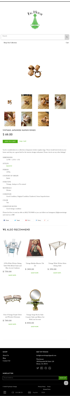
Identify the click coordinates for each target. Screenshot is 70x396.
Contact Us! (6, 361)
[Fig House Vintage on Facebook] (41, 369)
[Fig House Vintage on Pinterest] (45, 369)
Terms (48, 387)
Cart (67, 43)
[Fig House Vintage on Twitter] (37, 369)
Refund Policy (46, 389)
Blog (4, 358)
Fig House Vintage (12, 387)
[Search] (67, 37)
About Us (6, 355)
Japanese (9, 166)
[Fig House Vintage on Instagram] (49, 369)
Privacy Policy (41, 387)
